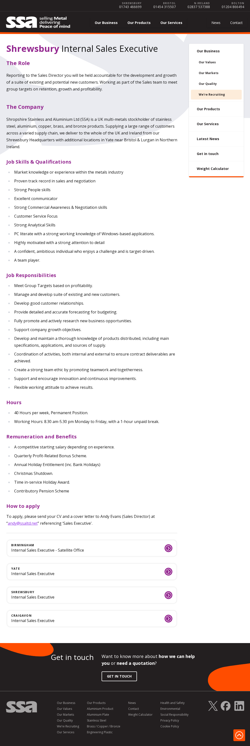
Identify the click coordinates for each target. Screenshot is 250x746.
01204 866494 (233, 6)
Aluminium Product (100, 709)
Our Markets (209, 73)
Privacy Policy (169, 721)
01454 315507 (164, 6)
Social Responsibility (174, 715)
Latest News (208, 138)
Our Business (106, 22)
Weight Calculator (213, 168)
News (215, 22)
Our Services (171, 22)
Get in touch (208, 153)
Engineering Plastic (100, 732)
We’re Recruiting (212, 94)
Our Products (139, 22)
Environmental (170, 709)
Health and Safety (172, 703)
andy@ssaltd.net (23, 523)
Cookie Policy (169, 726)
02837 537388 (199, 6)
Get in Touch (119, 676)
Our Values (207, 62)
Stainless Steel (96, 721)
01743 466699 (130, 6)
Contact (236, 22)
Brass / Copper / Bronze (103, 726)
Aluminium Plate (98, 715)
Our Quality (208, 84)
